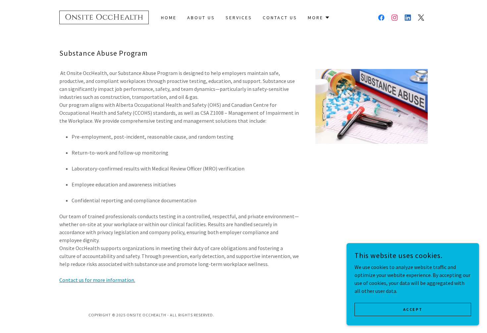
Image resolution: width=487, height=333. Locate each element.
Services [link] (239, 18)
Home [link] (169, 18)
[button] (319, 18)
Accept (412, 309)
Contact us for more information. (97, 280)
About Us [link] (201, 18)
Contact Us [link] (280, 18)
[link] (104, 17)
